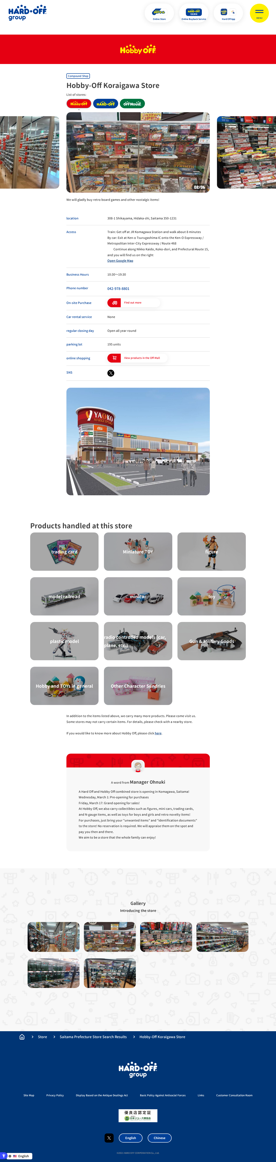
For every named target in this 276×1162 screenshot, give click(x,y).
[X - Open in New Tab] (110, 373)
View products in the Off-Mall (142, 358)
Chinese (159, 1138)
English (130, 1138)
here (158, 733)
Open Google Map (120, 261)
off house (132, 103)
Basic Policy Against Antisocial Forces (163, 1095)
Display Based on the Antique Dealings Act (102, 1095)
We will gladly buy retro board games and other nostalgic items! (112, 200)
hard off (105, 103)
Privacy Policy (55, 1095)
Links (201, 1095)
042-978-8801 (118, 288)
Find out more (132, 302)
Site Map (29, 1095)
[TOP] (22, 1037)
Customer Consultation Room (234, 1095)
